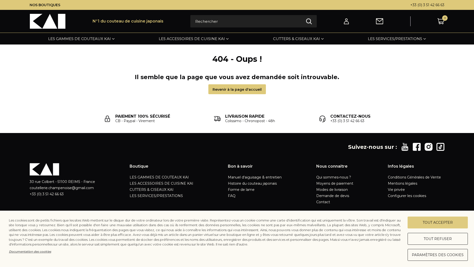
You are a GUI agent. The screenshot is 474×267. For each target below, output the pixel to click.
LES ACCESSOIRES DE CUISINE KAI (192, 38)
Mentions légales (402, 183)
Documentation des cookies (30, 251)
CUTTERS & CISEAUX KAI (296, 38)
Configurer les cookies (407, 196)
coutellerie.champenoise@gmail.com (62, 188)
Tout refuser (438, 239)
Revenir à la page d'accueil (237, 89)
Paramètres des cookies (438, 255)
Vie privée (396, 189)
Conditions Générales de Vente (414, 177)
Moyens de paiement (334, 183)
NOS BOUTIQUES (45, 5)
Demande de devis (332, 196)
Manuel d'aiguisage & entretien (255, 177)
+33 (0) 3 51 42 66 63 (427, 5)
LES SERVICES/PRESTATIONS (395, 38)
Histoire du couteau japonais (252, 183)
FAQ (232, 196)
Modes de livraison (332, 189)
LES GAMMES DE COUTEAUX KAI (79, 38)
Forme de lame (241, 189)
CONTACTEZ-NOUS (350, 116)
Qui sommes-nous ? (333, 177)
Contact (323, 202)
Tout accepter (438, 222)
